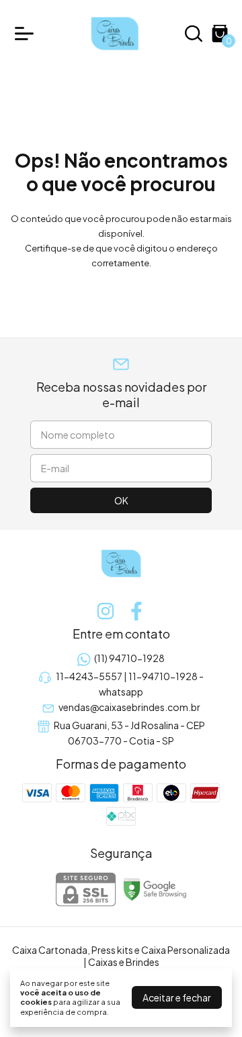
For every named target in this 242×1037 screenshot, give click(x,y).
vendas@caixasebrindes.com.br (129, 707)
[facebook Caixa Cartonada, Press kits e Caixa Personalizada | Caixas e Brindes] (136, 611)
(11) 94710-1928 (129, 658)
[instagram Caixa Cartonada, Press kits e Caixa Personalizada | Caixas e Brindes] (105, 611)
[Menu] (27, 33)
